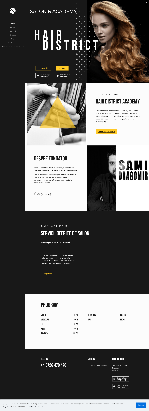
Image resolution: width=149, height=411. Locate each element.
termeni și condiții (35, 407)
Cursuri (62, 68)
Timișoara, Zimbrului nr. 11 (98, 365)
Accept (141, 405)
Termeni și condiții (119, 365)
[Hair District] (12, 11)
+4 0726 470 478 (53, 365)
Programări (117, 368)
